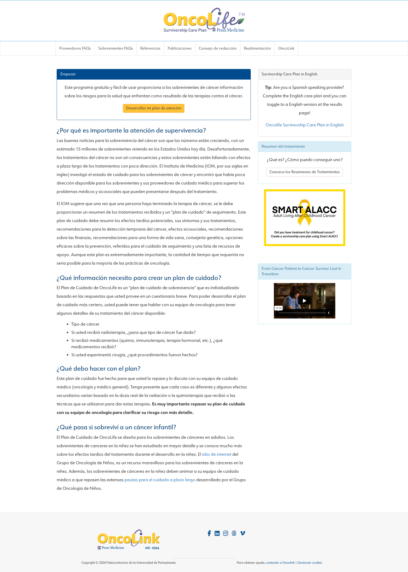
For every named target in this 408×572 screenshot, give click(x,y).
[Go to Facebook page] (209, 533)
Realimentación (257, 48)
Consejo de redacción (218, 48)
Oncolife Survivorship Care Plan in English (305, 125)
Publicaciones (179, 48)
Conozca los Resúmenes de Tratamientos (304, 172)
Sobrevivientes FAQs (115, 48)
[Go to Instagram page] (225, 533)
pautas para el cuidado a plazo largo (160, 480)
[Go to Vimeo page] (242, 533)
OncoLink (286, 48)
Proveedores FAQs (75, 48)
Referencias (150, 48)
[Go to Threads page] (234, 533)
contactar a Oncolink (280, 562)
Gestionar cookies (310, 562)
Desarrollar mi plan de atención (153, 108)
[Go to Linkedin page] (217, 533)
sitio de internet (216, 454)
